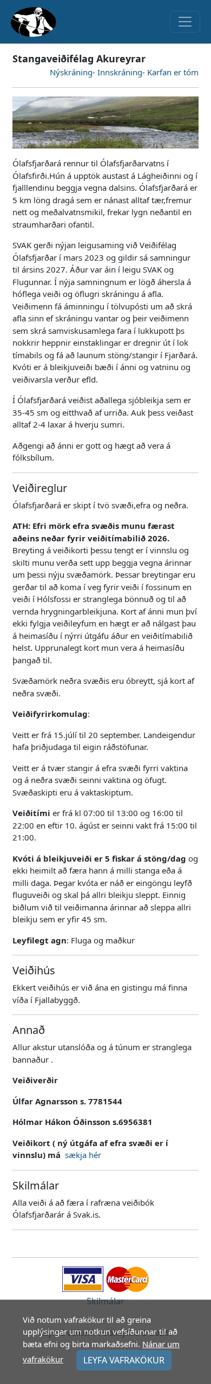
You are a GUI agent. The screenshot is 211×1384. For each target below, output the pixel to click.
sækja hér (83, 1154)
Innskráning (119, 72)
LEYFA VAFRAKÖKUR (123, 1360)
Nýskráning (71, 72)
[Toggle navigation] (185, 22)
